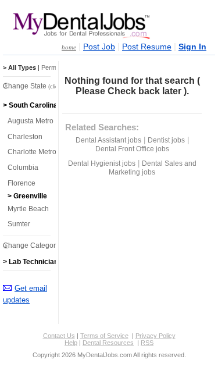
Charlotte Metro (32, 152)
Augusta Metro (30, 121)
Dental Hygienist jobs (101, 163)
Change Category (45, 245)
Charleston (25, 137)
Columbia (23, 167)
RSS (147, 342)
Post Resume (146, 46)
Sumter (19, 224)
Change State (39, 86)
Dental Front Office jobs (132, 149)
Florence (21, 183)
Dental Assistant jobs (108, 140)
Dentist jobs (166, 140)
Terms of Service (104, 335)
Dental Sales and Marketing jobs (152, 167)
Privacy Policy (155, 335)
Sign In (192, 46)
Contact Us (59, 335)
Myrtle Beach (28, 209)
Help (71, 342)
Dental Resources (108, 342)
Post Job (99, 46)
